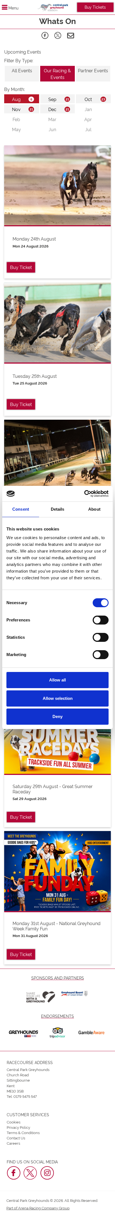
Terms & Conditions (23, 1132)
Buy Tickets (95, 6)
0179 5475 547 (25, 1096)
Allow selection (58, 698)
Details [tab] (57, 509)
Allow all (57, 680)
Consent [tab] (20, 509)
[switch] (101, 620)
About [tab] (94, 509)
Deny (57, 716)
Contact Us (16, 1137)
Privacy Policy (18, 1127)
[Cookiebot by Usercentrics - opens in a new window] (84, 493)
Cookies (13, 1121)
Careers (13, 1143)
